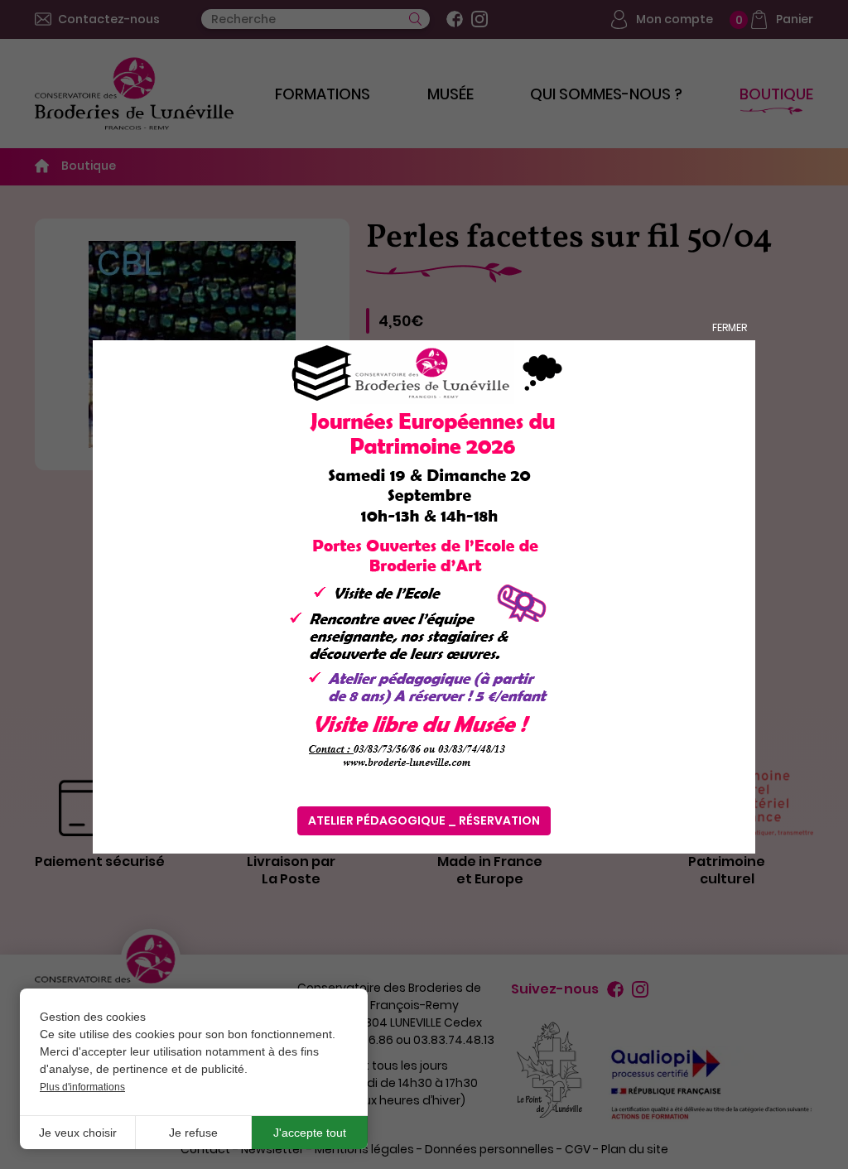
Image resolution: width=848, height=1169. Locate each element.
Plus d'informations (82, 1087)
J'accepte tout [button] (309, 1132)
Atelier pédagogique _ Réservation (424, 820)
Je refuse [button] (193, 1132)
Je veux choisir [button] (78, 1132)
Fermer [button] (729, 327)
